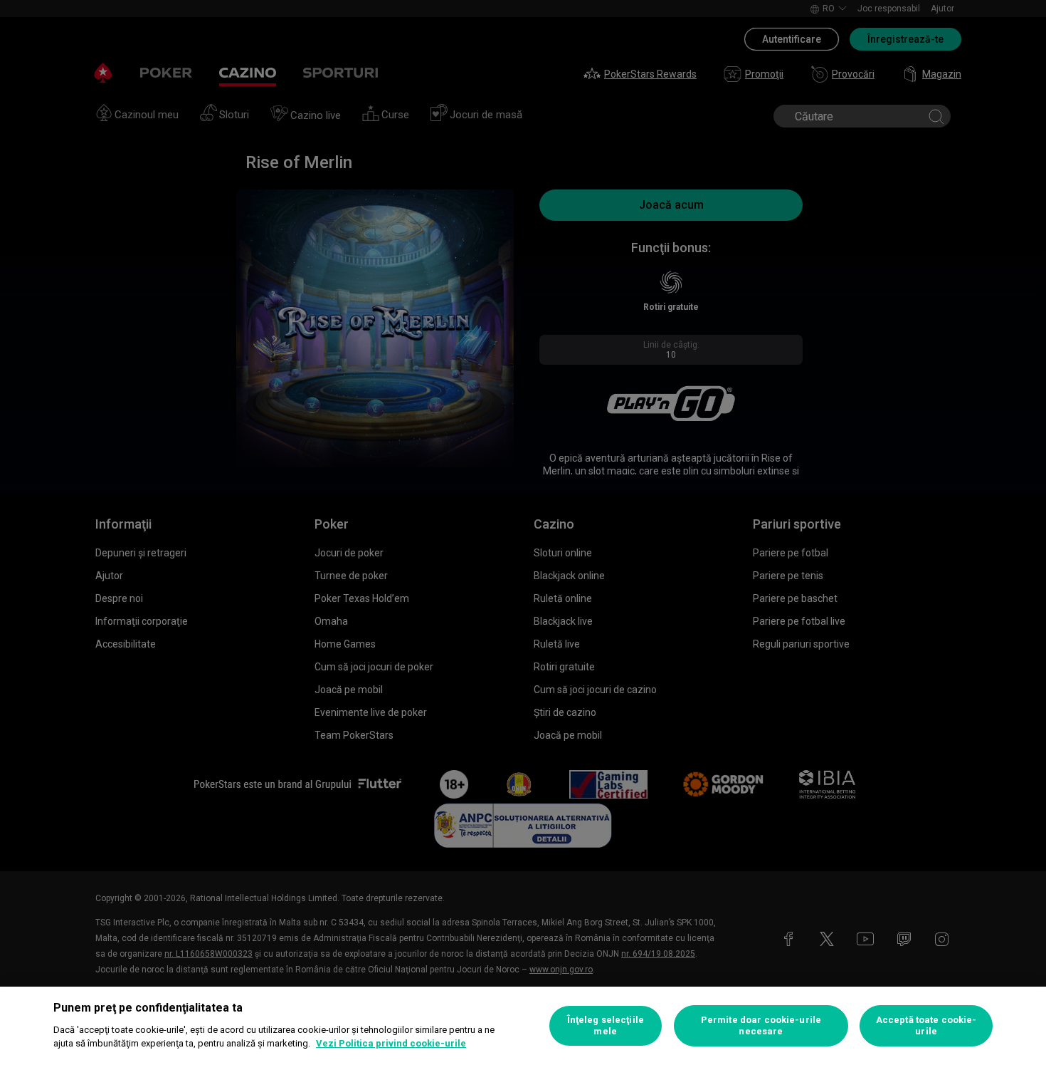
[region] (523, 1026)
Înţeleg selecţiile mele (605, 1025)
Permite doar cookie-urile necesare (761, 1025)
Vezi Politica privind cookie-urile (391, 1043)
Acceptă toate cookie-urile (926, 1025)
